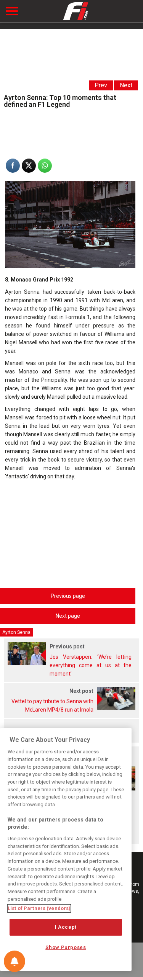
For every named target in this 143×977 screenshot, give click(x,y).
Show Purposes (65, 947)
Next (126, 85)
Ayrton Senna (16, 632)
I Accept (66, 927)
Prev (101, 85)
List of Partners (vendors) (39, 908)
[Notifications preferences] (14, 961)
